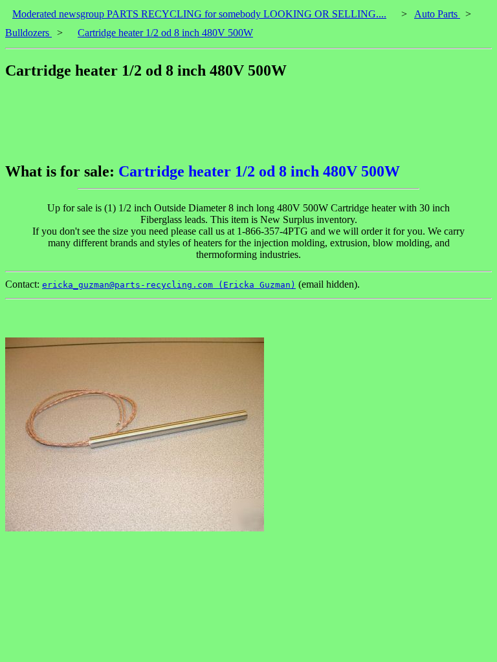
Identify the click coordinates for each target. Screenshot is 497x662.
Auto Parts (437, 13)
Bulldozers (28, 32)
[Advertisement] (240, 121)
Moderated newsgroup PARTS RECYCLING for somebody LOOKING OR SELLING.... (199, 13)
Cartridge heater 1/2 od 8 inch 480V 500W (165, 32)
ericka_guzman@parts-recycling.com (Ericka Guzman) (169, 285)
